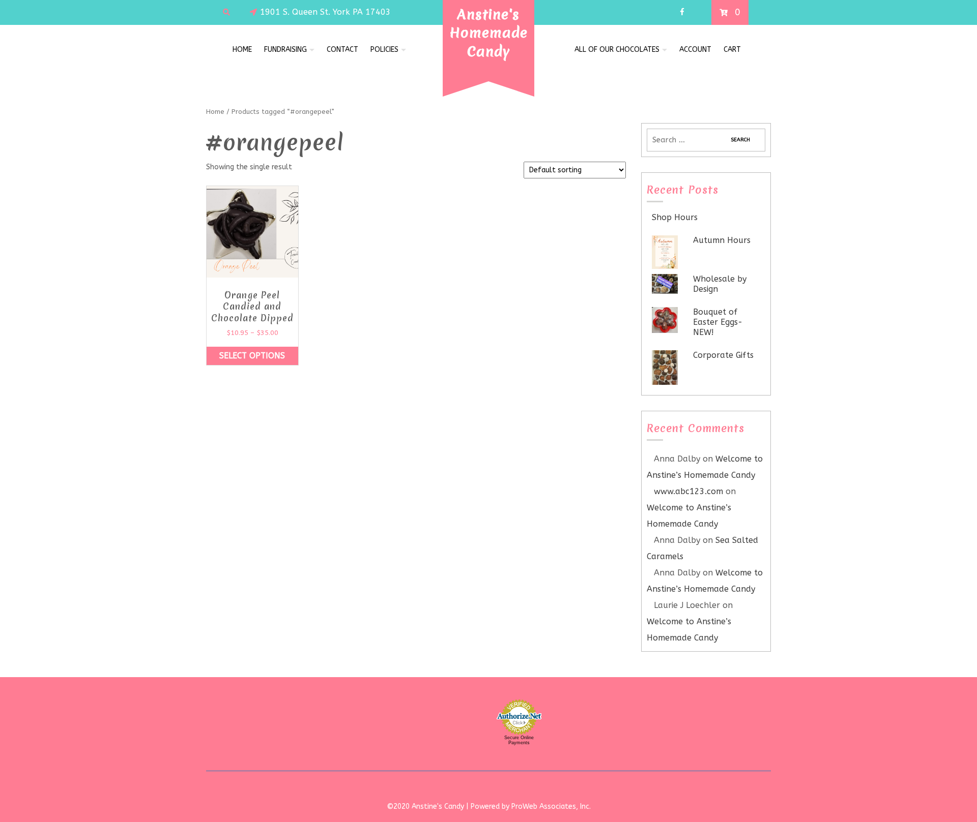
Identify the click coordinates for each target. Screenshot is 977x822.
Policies (384, 49)
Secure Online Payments (519, 740)
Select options (252, 355)
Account (695, 49)
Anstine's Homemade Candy (489, 33)
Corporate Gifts (723, 355)
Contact (342, 49)
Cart (732, 49)
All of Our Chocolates (616, 49)
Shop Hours (675, 217)
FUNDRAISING (285, 49)
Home (242, 49)
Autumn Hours (722, 240)
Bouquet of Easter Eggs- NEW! (717, 322)
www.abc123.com (688, 491)
